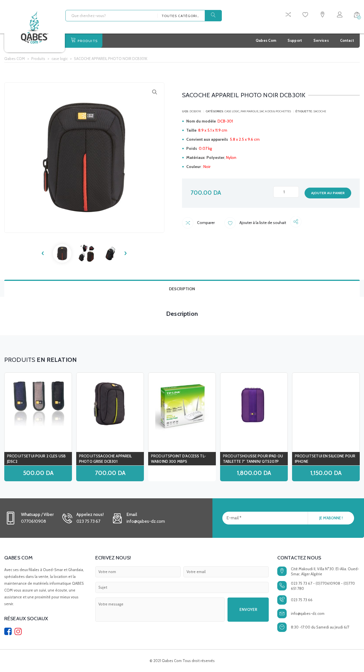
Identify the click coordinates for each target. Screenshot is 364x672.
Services (320, 40)
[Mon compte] (339, 15)
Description (182, 288)
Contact (347, 40)
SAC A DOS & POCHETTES (275, 111)
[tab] (182, 288)
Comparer (205, 222)
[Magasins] (322, 15)
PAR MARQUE (249, 111)
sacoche (320, 111)
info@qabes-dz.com (307, 613)
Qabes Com (266, 40)
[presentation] (43, 253)
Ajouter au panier (328, 193)
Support (295, 40)
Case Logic (232, 111)
